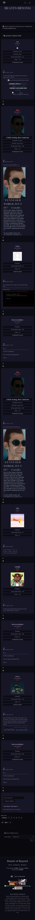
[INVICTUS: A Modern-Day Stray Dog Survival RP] (22, 884)
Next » (6, 822)
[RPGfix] (23, 881)
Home (10, 865)
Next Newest (14, 806)
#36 (4, 545)
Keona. (17, 676)
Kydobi (18, 246)
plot (10, 298)
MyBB (21, 869)
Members (24, 865)
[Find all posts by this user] (3, 101)
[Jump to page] (10, 822)
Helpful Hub (29, 26)
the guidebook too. (17, 234)
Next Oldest (7, 806)
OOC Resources (20, 26)
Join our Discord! (19, 876)
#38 (4, 648)
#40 (4, 768)
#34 (4, 343)
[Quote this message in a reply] (3, 104)
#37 (4, 604)
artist (14, 86)
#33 (4, 280)
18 (2, 822)
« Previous (4, 817)
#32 (4, 160)
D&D (16, 868)
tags (7, 298)
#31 (4, 71)
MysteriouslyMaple (17, 320)
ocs (23, 86)
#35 (4, 422)
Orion (26, 868)
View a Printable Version (12, 833)
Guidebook (16, 865)
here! (5, 234)
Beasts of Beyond (9, 26)
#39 (4, 713)
